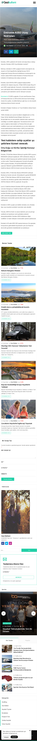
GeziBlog (4, 702)
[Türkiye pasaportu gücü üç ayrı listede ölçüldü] (7, 678)
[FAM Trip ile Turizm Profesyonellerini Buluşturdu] (7, 668)
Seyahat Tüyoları (6, 709)
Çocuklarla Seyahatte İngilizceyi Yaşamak (16, 423)
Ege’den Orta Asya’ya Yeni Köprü (23, 687)
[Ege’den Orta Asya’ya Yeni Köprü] (7, 687)
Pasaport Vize (6, 716)
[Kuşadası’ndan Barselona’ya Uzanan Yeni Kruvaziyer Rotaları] (7, 658)
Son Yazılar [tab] (9, 640)
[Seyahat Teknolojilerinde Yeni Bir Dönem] (18, 613)
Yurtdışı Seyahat (6, 720)
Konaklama (5, 713)
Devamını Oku (6, 280)
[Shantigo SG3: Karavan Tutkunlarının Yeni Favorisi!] (18, 331)
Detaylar (6, 737)
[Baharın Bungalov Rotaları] (18, 256)
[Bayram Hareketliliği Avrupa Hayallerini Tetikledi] (18, 370)
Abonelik (18, 577)
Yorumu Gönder (8, 479)
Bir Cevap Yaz (6, 233)
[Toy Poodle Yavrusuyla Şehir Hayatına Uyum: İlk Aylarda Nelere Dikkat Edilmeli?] (7, 648)
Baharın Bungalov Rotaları (10, 271)
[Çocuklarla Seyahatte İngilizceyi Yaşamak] (18, 409)
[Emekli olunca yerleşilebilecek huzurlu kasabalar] (18, 292)
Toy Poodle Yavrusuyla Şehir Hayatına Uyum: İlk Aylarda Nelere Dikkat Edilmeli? (23, 650)
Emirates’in (4, 96)
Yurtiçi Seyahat (6, 724)
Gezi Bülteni (10, 45)
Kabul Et (14, 737)
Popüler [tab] (27, 640)
